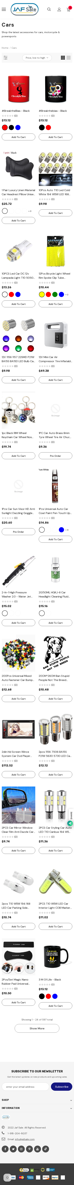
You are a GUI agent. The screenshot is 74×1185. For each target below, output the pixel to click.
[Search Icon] (49, 9)
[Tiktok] (45, 1149)
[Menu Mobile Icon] (4, 9)
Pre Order (55, 455)
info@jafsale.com (25, 1139)
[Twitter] (13, 1149)
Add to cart (19, 137)
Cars (14, 47)
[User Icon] (59, 9)
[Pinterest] (29, 1149)
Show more (37, 1028)
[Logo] (24, 9)
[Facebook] (5, 1149)
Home (5, 47)
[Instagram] (21, 1149)
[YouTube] (37, 1149)
